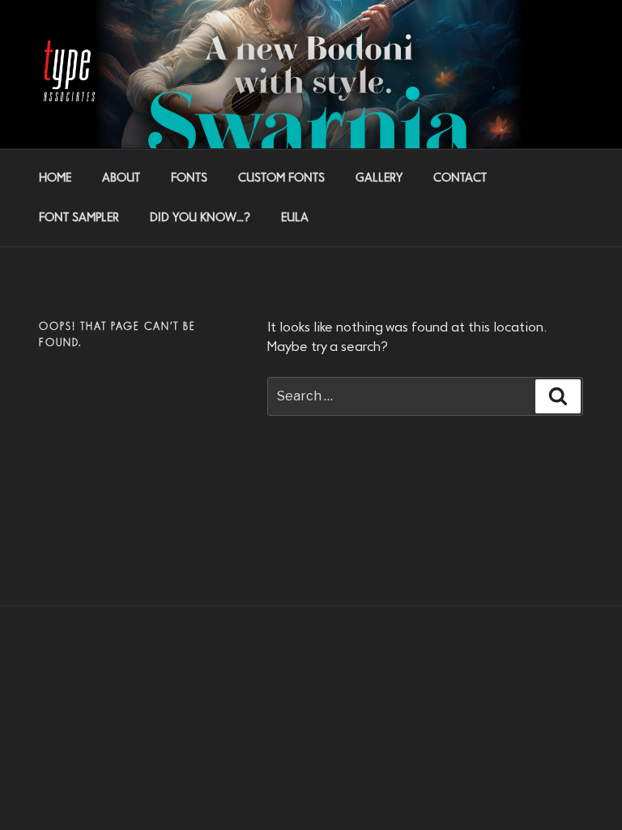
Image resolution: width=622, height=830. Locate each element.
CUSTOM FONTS (281, 178)
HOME (55, 178)
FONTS (189, 178)
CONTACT (460, 178)
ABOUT (121, 178)
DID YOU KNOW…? (200, 218)
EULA (295, 218)
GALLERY (379, 178)
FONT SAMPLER (79, 218)
